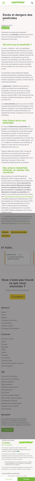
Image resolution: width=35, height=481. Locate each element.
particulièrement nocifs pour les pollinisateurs (18, 196)
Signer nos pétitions (7, 382)
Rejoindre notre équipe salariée (11, 403)
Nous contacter (6, 409)
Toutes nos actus (6, 360)
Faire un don (5, 392)
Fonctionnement (6, 323)
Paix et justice (5, 358)
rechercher (19, 297)
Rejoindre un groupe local (9, 387)
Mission (3, 312)
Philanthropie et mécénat (9, 401)
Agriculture (4, 347)
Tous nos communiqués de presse (12, 363)
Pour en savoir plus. (24, 223)
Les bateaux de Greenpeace (10, 328)
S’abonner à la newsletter (9, 376)
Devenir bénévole (7, 390)
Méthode (4, 318)
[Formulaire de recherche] (32, 3)
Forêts (3, 350)
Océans (3, 352)
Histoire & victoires (7, 326)
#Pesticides (5, 236)
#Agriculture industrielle (18, 232)
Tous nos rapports (7, 366)
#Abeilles (5, 232)
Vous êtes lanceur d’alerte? (10, 406)
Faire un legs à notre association (11, 398)
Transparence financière (9, 320)
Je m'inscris (7, 430)
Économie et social (7, 339)
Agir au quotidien (6, 384)
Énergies (4, 344)
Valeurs (3, 315)
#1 (17, 147)
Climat (3, 341)
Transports (4, 355)
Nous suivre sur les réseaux (10, 379)
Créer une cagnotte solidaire (10, 395)
